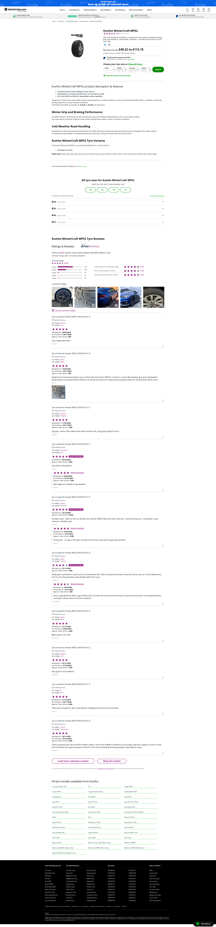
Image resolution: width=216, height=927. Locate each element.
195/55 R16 (111, 892)
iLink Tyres (69, 898)
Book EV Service (50, 892)
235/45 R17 (132, 898)
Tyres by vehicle (155, 879)
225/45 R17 (111, 876)
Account (203, 11)
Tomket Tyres (91, 887)
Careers (124, 906)
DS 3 (62, 693)
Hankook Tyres (70, 895)
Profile (119, 68)
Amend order (154, 873)
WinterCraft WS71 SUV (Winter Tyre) (64, 853)
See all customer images (65, 310)
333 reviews (124, 34)
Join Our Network (50, 900)
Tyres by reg (153, 881)
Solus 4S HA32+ (93, 833)
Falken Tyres (70, 889)
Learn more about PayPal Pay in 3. (66, 920)
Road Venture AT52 (94, 822)
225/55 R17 (132, 870)
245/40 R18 (111, 900)
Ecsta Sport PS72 (129, 807)
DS (61, 690)
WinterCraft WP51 (130, 843)
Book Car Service (50, 889)
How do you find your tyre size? (118, 75)
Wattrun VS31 (56, 843)
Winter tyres (153, 892)
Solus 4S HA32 (129, 827)
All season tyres (154, 889)
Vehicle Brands (89, 10)
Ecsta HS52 (128, 797)
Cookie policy (75, 906)
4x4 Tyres (48, 876)
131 (89, 787)
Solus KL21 (127, 838)
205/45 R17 (111, 884)
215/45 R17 (132, 879)
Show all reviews (112, 761)
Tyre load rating (154, 884)
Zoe (61, 325)
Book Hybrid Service (51, 895)
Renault (63, 323)
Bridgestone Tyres (72, 879)
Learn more (131, 59)
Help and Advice (155, 866)
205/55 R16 (111, 873)
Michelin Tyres (91, 870)
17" (125, 190)
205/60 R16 (132, 892)
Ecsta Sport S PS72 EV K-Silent (134, 812)
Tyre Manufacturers (72, 21)
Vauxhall (63, 414)
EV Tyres (47, 879)
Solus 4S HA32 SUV (58, 833)
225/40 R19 (132, 881)
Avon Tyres (69, 873)
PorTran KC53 (56, 822)
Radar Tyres (90, 879)
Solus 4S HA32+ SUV (130, 833)
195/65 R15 (132, 876)
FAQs (151, 870)
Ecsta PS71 (55, 802)
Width (107, 68)
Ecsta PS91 (91, 807)
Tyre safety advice (155, 900)
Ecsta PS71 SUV (57, 807)
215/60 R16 (132, 900)
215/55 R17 (111, 879)
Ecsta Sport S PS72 (94, 812)
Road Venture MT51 (58, 827)
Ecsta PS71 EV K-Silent (131, 802)
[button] (187, 10)
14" (90, 190)
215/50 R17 (132, 895)
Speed (144, 68)
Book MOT (48, 881)
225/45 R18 (111, 887)
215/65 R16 (132, 887)
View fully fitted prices (157, 196)
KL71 (90, 817)
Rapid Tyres (90, 881)
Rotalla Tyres (91, 884)
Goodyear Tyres (71, 892)
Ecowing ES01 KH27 (130, 792)
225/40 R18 (111, 870)
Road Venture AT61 (130, 822)
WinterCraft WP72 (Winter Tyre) (134, 848)
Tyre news (153, 887)
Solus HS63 (92, 838)
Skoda (62, 559)
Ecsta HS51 (92, 797)
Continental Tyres (71, 881)
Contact (198, 11)
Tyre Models (105, 10)
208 (61, 656)
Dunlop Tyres (70, 884)
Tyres (62, 10)
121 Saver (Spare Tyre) (59, 787)
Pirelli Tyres (90, 876)
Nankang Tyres (91, 873)
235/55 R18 (132, 873)
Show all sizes (135, 64)
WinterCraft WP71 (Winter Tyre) (98, 848)
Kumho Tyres (84, 21)
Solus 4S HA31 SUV (94, 827)
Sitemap (109, 906)
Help (193, 11)
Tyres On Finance (50, 898)
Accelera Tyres (70, 870)
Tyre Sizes (111, 866)
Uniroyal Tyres (91, 892)
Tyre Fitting (119, 10)
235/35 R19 (111, 895)
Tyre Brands (73, 10)
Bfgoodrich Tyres (71, 876)
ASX (61, 452)
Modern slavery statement (97, 906)
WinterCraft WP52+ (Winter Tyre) (62, 848)
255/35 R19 (111, 881)
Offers (149, 10)
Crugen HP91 (56, 792)
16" (114, 190)
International (116, 906)
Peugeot (63, 654)
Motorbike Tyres (50, 873)
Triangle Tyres (91, 900)
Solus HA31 (56, 838)
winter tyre (82, 166)
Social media (154, 898)
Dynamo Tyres (70, 887)
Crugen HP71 (128, 787)
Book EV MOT (49, 884)
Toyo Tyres (90, 889)
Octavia (63, 561)
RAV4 (62, 362)
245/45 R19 (132, 889)
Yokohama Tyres (92, 898)
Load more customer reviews (73, 761)
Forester (63, 506)
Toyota (62, 359)
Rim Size (132, 68)
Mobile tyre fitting (155, 895)
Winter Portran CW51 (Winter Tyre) (99, 843)
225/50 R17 (111, 889)
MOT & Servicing (135, 10)
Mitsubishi (64, 450)
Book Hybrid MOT (50, 887)
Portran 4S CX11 (129, 817)
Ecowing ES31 (56, 797)
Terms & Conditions (65, 906)
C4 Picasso (64, 729)
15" (102, 190)
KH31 (54, 817)
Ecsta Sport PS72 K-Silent (60, 812)
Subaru (62, 503)
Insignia (63, 416)
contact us (101, 768)
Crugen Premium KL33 (95, 792)
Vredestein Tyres (92, 895)
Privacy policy (84, 906)
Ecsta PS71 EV (92, 802)
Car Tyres (61, 21)
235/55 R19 (111, 898)
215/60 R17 (132, 884)
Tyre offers (153, 876)
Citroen (62, 727)
